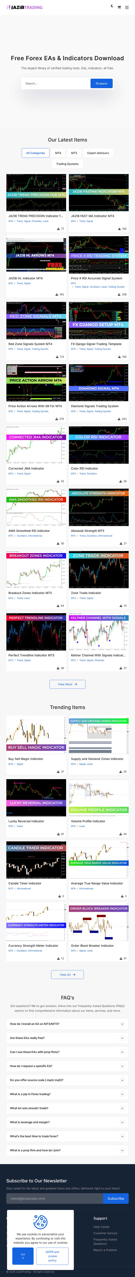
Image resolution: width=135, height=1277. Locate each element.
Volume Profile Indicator (88, 821)
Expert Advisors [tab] (98, 153)
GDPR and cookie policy (52, 1256)
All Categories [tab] (35, 153)
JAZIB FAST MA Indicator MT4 (92, 216)
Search (103, 83)
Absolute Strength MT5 (87, 531)
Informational (35, 535)
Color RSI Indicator (84, 468)
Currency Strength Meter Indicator (33, 945)
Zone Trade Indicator (86, 593)
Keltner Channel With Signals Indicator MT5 (102, 655)
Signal (27, 221)
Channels (36, 221)
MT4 (10, 221)
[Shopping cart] (119, 7)
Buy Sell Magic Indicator (25, 759)
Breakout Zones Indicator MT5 (30, 593)
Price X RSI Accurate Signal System (96, 278)
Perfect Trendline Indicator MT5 (31, 655)
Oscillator (95, 286)
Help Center (102, 1227)
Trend (20, 221)
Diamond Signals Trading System (94, 406)
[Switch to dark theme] (112, 6)
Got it (23, 1256)
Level (45, 221)
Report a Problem (105, 1250)
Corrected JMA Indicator (26, 468)
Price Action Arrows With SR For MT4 (35, 406)
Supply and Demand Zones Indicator (97, 759)
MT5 (10, 473)
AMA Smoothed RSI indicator (29, 531)
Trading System (116, 286)
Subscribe (116, 1198)
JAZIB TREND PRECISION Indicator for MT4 (39, 216)
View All (65, 974)
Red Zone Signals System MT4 (30, 344)
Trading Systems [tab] (67, 164)
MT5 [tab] (74, 153)
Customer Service (105, 1233)
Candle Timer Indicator (24, 883)
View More (65, 684)
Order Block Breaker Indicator (92, 945)
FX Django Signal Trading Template (96, 344)
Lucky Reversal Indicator (26, 821)
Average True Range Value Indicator (97, 883)
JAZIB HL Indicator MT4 (25, 278)
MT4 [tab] (58, 153)
